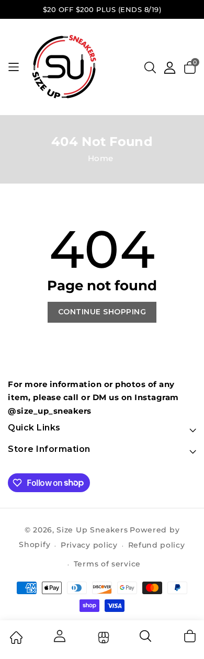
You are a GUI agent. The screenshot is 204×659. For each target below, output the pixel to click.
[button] (150, 67)
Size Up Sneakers (92, 530)
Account (59, 636)
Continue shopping (102, 311)
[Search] (146, 639)
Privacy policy (89, 545)
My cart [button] (189, 636)
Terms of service (107, 564)
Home (101, 158)
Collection (102, 637)
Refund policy (156, 545)
